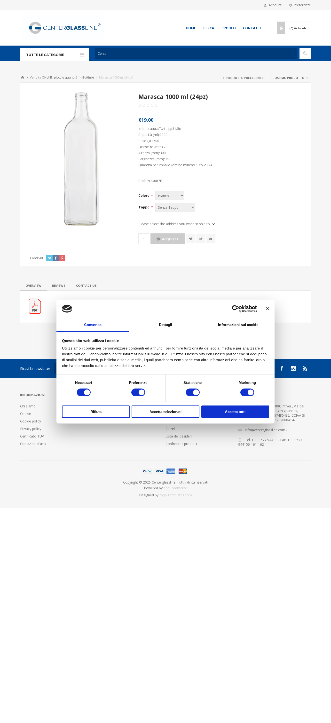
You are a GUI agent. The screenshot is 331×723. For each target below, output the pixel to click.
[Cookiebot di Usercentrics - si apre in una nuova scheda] (235, 308)
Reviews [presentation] (58, 285)
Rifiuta (96, 412)
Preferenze (302, 5)
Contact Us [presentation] (86, 285)
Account (275, 5)
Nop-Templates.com (175, 495)
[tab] (33, 285)
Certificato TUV (32, 436)
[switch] (138, 392)
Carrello (172, 428)
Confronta (200, 238)
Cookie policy (30, 421)
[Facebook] (282, 368)
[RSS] (305, 368)
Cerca (208, 28)
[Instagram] (293, 368)
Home (191, 28)
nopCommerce (175, 488)
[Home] (22, 77)
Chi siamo (28, 406)
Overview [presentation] (33, 285)
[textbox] (196, 53)
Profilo (228, 28)
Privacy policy (30, 428)
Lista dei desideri (179, 436)
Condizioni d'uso (33, 443)
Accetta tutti (235, 412)
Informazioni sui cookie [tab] (238, 325)
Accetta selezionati (165, 412)
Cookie (25, 413)
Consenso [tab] (93, 325)
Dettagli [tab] (165, 325)
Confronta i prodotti (181, 443)
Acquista (170, 239)
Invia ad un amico (210, 238)
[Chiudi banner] (267, 308)
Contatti (252, 28)
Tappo (144, 207)
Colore (144, 195)
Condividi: (37, 258)
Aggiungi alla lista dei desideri (190, 238)
